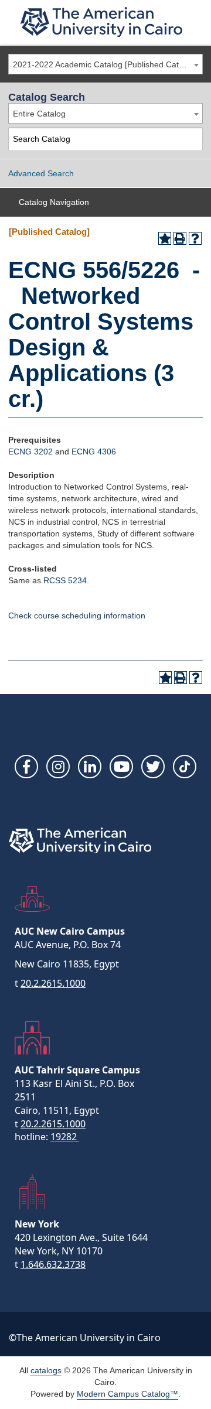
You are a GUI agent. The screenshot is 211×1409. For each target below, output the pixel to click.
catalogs (46, 1370)
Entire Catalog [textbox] (39, 113)
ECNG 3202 (30, 451)
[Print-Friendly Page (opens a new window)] (179, 238)
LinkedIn (89, 766)
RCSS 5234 (65, 580)
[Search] (192, 139)
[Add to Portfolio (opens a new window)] (164, 238)
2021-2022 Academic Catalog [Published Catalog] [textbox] (105, 64)
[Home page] (101, 22)
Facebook (26, 766)
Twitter (153, 766)
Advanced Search (41, 173)
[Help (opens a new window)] (195, 238)
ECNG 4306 (94, 451)
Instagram (58, 766)
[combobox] (105, 64)
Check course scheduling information (76, 615)
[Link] (184, 766)
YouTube (121, 766)
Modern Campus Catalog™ (127, 1393)
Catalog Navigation (54, 202)
